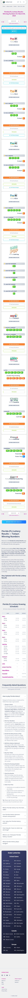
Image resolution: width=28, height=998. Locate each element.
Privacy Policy (4, 990)
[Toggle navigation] (23, 2)
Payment (16, 982)
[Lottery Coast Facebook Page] (2, 975)
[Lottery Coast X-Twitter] (9, 975)
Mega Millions (5, 670)
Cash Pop (4, 644)
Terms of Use (4, 989)
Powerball (4, 673)
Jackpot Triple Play (6, 667)
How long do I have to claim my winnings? (12, 829)
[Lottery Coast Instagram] (4, 975)
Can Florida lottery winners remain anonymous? (11, 815)
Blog (2, 982)
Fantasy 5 (4, 656)
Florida (15, 6)
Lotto (3, 663)
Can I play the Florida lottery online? (12, 822)
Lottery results (9, 6)
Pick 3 (3, 623)
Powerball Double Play (7, 677)
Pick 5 (3, 637)
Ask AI (14, 31)
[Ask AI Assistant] (18, 2)
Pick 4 (3, 630)
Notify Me (14, 79)
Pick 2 (3, 616)
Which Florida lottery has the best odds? (13, 808)
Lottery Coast (14, 995)
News (3, 984)
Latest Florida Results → (14, 23)
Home (4, 6)
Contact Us (17, 980)
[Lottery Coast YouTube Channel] (6, 975)
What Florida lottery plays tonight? (11, 842)
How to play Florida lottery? (11, 696)
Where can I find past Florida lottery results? (12, 836)
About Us (3, 980)
